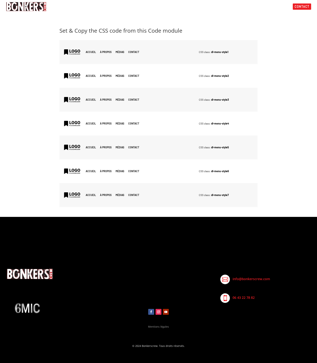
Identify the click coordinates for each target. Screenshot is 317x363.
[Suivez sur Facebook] (151, 312)
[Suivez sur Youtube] (166, 312)
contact (133, 52)
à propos (106, 52)
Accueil (91, 52)
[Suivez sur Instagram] (158, 312)
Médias (120, 52)
